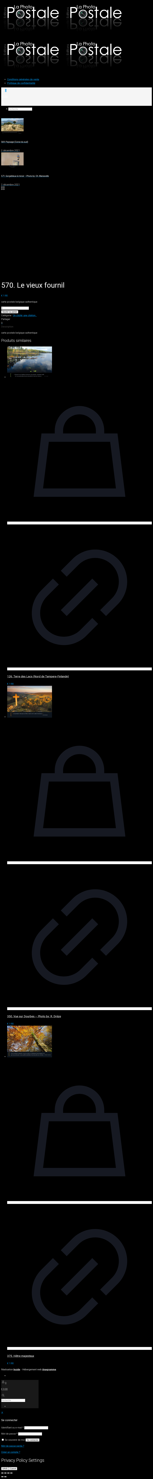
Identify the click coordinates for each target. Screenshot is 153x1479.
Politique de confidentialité (21, 83)
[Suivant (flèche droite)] (5, 1476)
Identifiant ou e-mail (12, 1427)
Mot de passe (9, 1433)
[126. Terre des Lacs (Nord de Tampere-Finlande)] (29, 377)
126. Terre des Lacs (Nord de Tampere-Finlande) (38, 676)
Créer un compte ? (10, 1452)
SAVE (5, 1468)
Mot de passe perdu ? (12, 1446)
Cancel (13, 1468)
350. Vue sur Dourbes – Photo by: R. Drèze (34, 1016)
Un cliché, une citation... (25, 315)
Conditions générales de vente (23, 79)
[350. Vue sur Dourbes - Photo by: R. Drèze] (29, 716)
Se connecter (32, 1440)
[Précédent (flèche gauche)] (2, 1476)
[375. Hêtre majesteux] (29, 1056)
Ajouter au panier (9, 312)
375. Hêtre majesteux (20, 1356)
